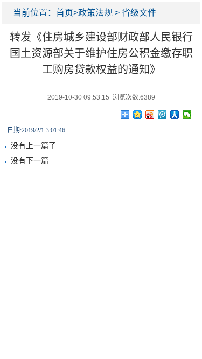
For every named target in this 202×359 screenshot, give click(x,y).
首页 (64, 12)
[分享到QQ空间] (137, 114)
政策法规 (95, 12)
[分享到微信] (187, 114)
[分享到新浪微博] (150, 114)
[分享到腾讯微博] (162, 114)
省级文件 (139, 12)
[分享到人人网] (174, 114)
